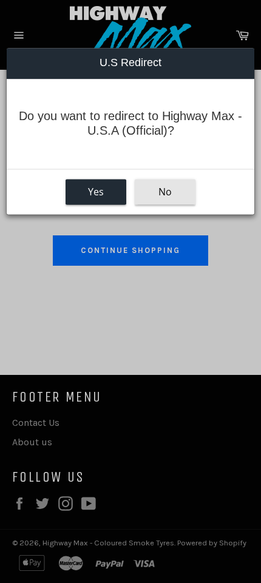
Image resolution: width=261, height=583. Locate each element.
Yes (96, 191)
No (165, 191)
